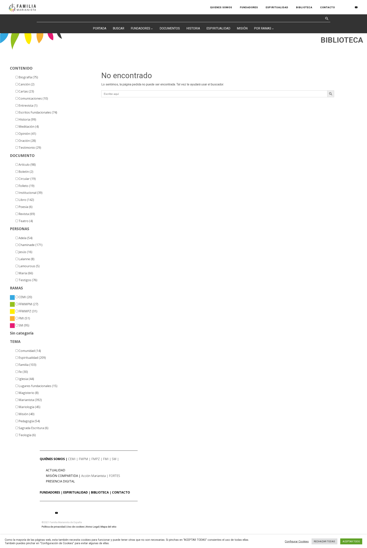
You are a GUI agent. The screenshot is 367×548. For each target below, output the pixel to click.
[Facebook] (343, 7)
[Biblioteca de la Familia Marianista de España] (22, 7)
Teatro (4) (26, 221)
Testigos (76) (28, 280)
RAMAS (16, 288)
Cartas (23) (26, 91)
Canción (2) (26, 84)
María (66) (26, 273)
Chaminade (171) (30, 245)
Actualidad (55, 470)
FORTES (114, 476)
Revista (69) (27, 214)
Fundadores (140, 28)
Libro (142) (26, 200)
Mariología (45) (29, 407)
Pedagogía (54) (29, 421)
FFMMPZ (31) (28, 311)
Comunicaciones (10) (33, 98)
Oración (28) (27, 141)
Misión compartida (62, 476)
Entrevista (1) (28, 105)
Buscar (118, 28)
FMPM (83, 459)
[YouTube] (356, 7)
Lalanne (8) (26, 259)
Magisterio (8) (29, 393)
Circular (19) (27, 179)
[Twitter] (350, 7)
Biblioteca (100, 492)
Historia (193, 28)
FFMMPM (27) (28, 304)
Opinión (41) (27, 134)
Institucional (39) (30, 193)
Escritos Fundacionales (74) (38, 112)
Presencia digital (60, 481)
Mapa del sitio (108, 526)
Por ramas (262, 28)
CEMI (72, 459)
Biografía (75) (28, 77)
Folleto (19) (26, 186)
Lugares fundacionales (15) (38, 386)
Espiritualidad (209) (32, 358)
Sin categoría (21, 333)
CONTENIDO (21, 68)
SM (114, 459)
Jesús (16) (25, 252)
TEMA (15, 341)
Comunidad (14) (30, 351)
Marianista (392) (30, 400)
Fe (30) (23, 372)
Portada (99, 28)
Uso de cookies (75, 526)
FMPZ (95, 459)
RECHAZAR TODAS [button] (324, 541)
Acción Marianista (93, 476)
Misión (242, 28)
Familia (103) (27, 365)
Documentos (170, 28)
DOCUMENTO (22, 155)
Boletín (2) (26, 172)
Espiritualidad (218, 28)
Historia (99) (27, 119)
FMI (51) (24, 318)
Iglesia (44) (26, 379)
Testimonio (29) (30, 147)
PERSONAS (19, 228)
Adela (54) (25, 238)
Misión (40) (26, 414)
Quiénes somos (52, 459)
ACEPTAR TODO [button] (351, 541)
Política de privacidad (53, 526)
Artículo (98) (27, 164)
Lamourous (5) (29, 266)
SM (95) (24, 325)
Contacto (121, 492)
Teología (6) (27, 435)
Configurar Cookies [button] (297, 541)
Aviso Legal (92, 526)
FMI (106, 459)
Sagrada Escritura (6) (33, 428)
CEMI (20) (25, 297)
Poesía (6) (25, 207)
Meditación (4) (29, 126)
